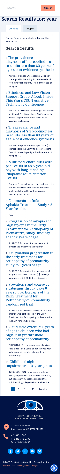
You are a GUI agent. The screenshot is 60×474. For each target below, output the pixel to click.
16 (33, 389)
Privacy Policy (23, 465)
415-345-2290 (23, 439)
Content (13, 28)
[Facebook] (10, 451)
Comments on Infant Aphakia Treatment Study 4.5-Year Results (30, 205)
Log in (35, 465)
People (30, 28)
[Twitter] (18, 451)
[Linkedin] (25, 451)
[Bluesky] (39, 451)
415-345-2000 (18, 435)
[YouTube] (32, 451)
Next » (43, 389)
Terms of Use (9, 465)
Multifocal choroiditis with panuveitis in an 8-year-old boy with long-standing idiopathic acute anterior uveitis (29, 170)
